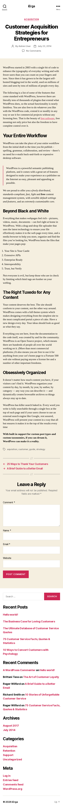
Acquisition (31, 19)
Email (6, 544)
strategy (40, 449)
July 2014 (9, 730)
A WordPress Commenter (19, 670)
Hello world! (10, 614)
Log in (6, 775)
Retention (9, 750)
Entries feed (10, 780)
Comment (9, 502)
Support (8, 755)
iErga (31, 6)
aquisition (12, 449)
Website (7, 558)
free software (47, 118)
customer (23, 449)
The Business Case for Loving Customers (29, 621)
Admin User (25, 46)
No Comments (33, 50)
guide (32, 449)
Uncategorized (12, 759)
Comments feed (13, 784)
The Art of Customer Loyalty (41, 676)
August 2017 (11, 725)
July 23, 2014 (45, 46)
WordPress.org (12, 788)
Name (7, 530)
